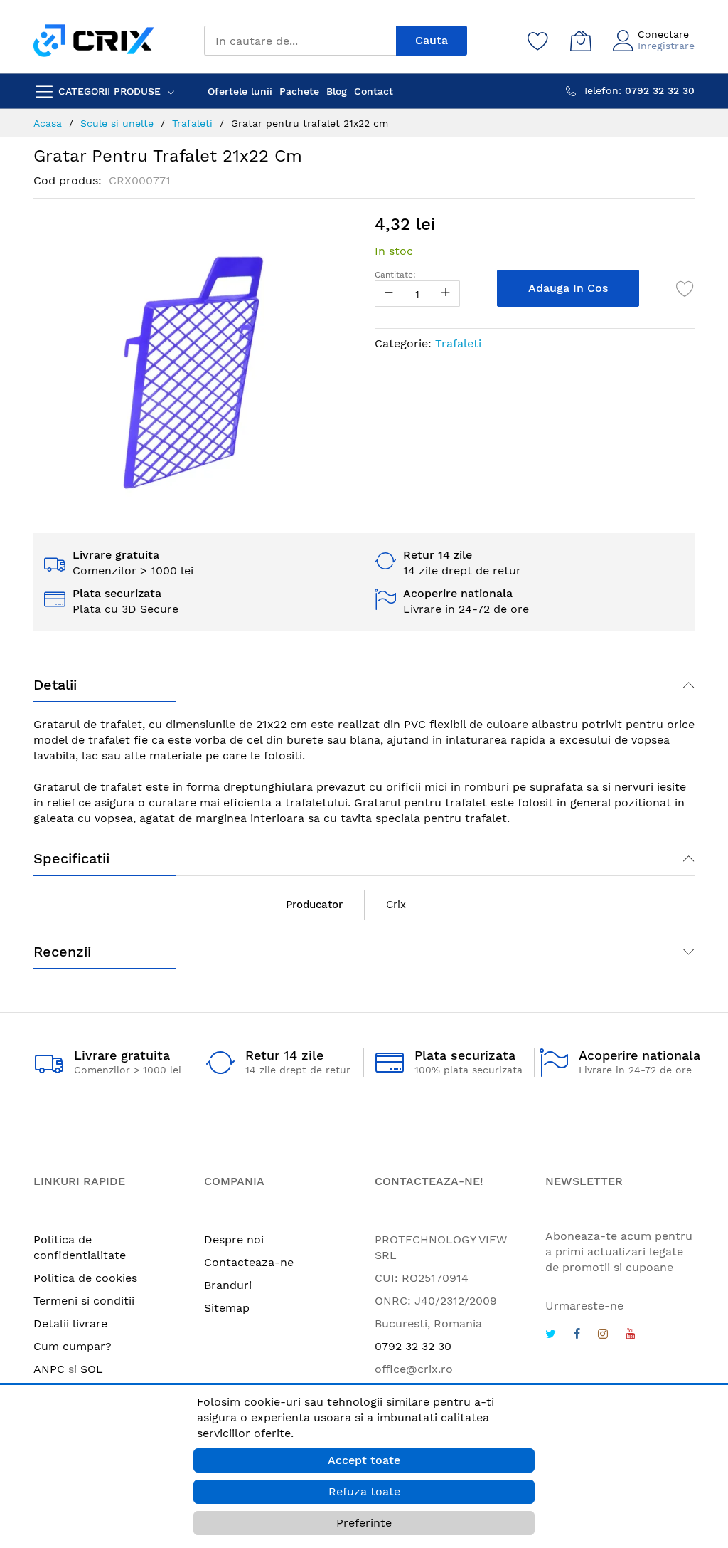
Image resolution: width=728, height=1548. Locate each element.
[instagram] (603, 1335)
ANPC (49, 1369)
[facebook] (577, 1335)
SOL (91, 1369)
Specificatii (71, 858)
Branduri (228, 1285)
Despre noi (234, 1239)
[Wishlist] (538, 41)
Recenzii (62, 951)
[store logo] (93, 40)
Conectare (663, 34)
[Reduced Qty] (389, 293)
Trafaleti (458, 343)
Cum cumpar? (72, 1346)
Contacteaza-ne (249, 1262)
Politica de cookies (85, 1278)
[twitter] (550, 1335)
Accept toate (364, 1460)
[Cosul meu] (581, 41)
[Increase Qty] (446, 293)
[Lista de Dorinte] (685, 288)
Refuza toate (364, 1491)
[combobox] (300, 41)
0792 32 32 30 (413, 1346)
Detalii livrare (70, 1323)
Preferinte (364, 1522)
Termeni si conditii (83, 1300)
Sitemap (227, 1308)
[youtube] (631, 1335)
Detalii (55, 684)
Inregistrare (666, 45)
